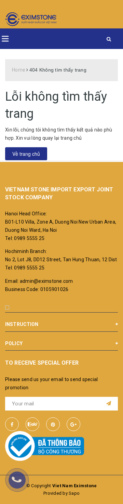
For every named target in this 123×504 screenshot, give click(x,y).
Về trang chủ (26, 153)
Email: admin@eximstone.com (39, 281)
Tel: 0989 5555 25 (24, 238)
